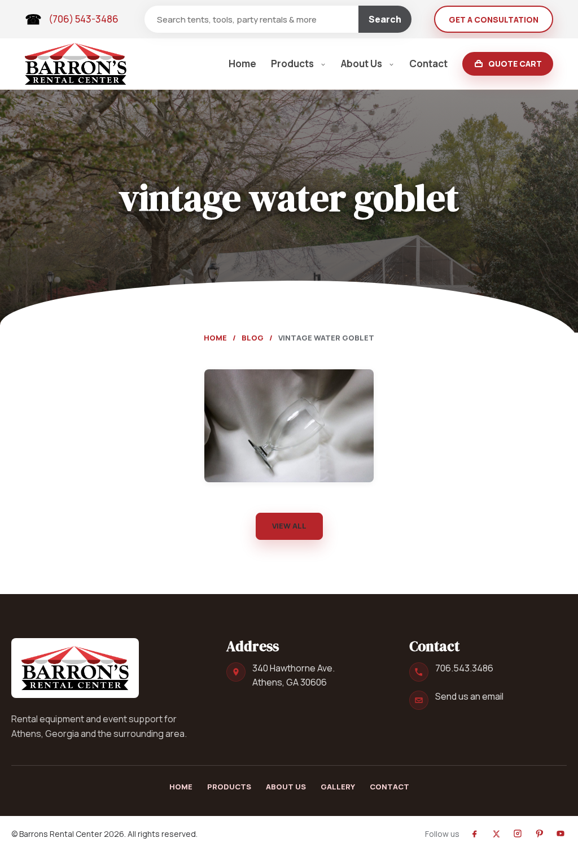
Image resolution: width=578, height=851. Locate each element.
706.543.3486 (464, 668)
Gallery (338, 787)
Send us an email (469, 696)
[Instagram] (517, 833)
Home (242, 63)
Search (385, 19)
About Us (361, 63)
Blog (253, 338)
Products (292, 63)
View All (289, 526)
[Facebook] (474, 833)
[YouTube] (560, 833)
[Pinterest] (539, 833)
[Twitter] (496, 833)
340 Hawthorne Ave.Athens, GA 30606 (293, 675)
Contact (428, 63)
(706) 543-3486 (84, 18)
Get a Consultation (493, 19)
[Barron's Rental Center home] (75, 668)
